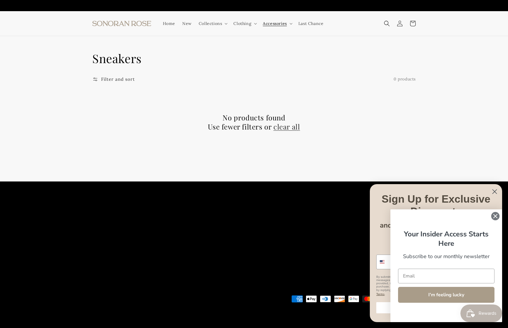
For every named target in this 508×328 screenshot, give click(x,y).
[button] (386, 23)
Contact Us (269, 214)
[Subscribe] (191, 254)
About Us (212, 214)
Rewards (296, 214)
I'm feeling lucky (446, 295)
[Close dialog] (494, 191)
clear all (286, 126)
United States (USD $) (117, 306)
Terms (380, 294)
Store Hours (240, 214)
